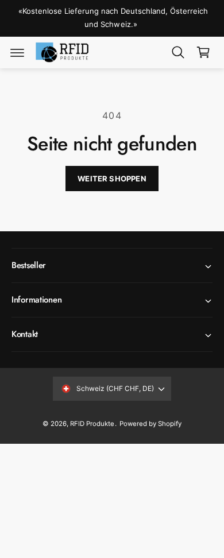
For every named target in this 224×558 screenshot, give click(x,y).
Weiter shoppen (112, 178)
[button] (17, 52)
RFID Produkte (92, 424)
